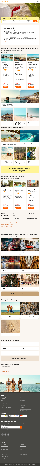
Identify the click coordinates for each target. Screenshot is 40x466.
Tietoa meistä (3, 400)
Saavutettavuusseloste (24, 410)
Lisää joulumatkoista (5, 371)
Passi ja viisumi (22, 405)
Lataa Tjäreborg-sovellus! (5, 436)
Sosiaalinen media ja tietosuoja (25, 409)
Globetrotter (25, 464)
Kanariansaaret (23, 445)
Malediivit (22, 451)
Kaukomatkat (3, 447)
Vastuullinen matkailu (5, 402)
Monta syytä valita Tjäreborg (6, 407)
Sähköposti (3, 425)
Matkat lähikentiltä (4, 449)
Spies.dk (22, 464)
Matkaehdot (22, 403)
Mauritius (22, 452)
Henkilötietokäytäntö (11, 464)
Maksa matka (3, 444)
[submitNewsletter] (21, 427)
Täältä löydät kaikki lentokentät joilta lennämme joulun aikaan (12, 50)
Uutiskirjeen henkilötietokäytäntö (7, 429)
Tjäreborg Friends (4, 458)
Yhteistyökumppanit (4, 459)
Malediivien (26, 37)
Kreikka (21, 449)
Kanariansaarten (13, 37)
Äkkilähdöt (22, 444)
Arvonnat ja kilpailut (4, 456)
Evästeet (6, 464)
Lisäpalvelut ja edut (4, 454)
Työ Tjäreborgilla (4, 403)
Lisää (5, 41)
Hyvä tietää (22, 402)
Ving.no (19, 464)
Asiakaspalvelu (22, 400)
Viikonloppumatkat (4, 445)
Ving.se (16, 464)
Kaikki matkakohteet (23, 454)
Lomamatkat (3, 451)
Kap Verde (22, 447)
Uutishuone (3, 405)
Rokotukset (22, 407)
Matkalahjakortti (4, 452)
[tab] (6, 219)
